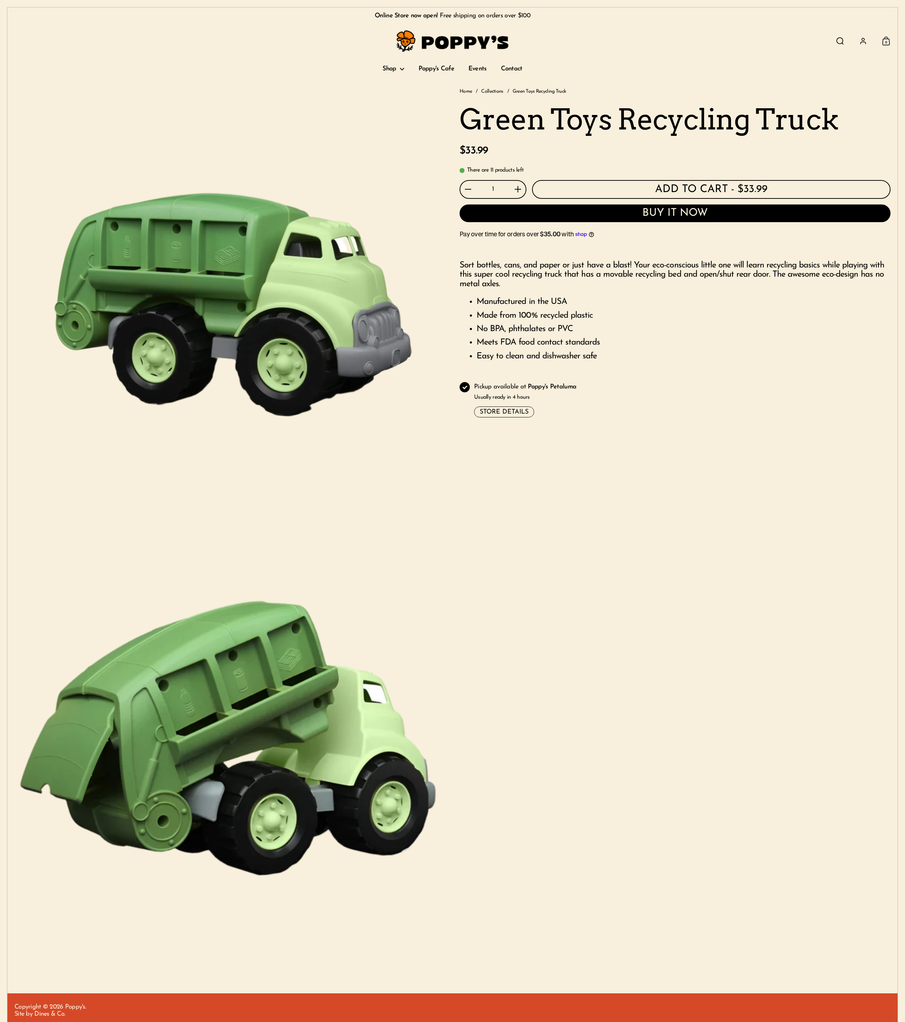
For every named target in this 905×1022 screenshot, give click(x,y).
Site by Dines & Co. (39, 1014)
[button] (840, 41)
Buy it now (675, 213)
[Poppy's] (453, 41)
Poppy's (75, 1007)
